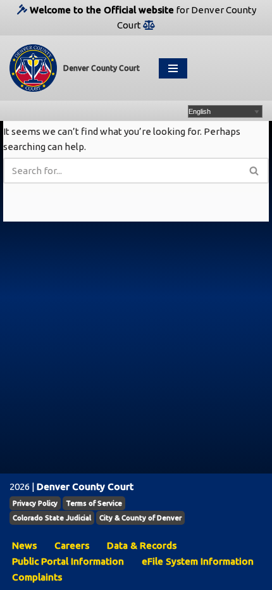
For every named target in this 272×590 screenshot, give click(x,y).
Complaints (37, 577)
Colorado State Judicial (52, 518)
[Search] (254, 171)
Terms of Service (94, 503)
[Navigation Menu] (173, 68)
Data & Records (141, 545)
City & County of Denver (140, 518)
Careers (71, 545)
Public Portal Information (68, 561)
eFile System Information (198, 561)
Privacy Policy (35, 503)
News (24, 545)
